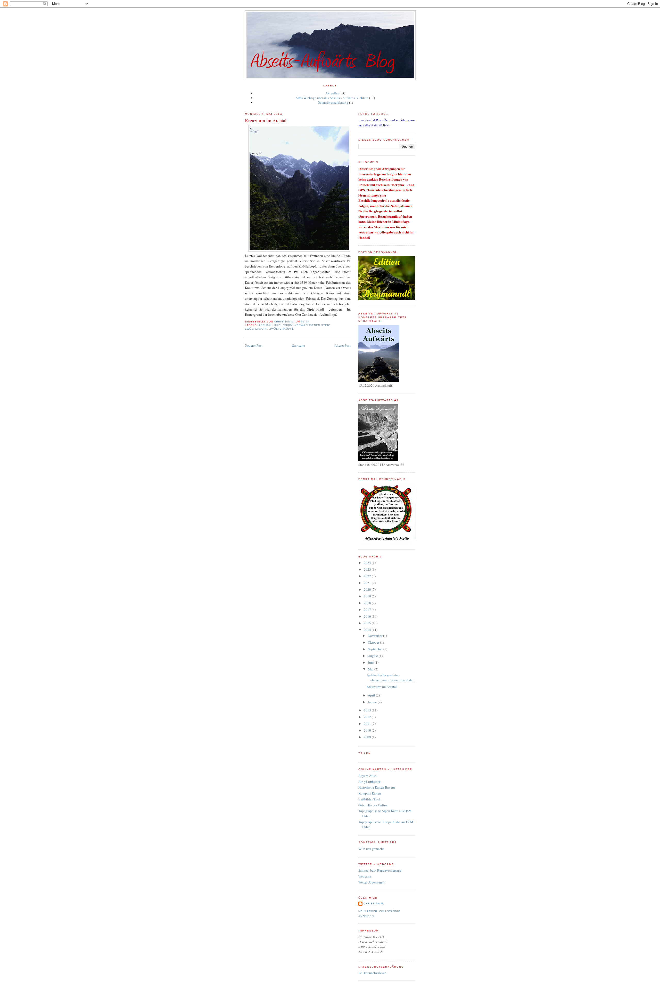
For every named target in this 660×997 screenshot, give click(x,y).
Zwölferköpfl (281, 328)
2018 (368, 603)
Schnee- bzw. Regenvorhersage (379, 870)
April (372, 695)
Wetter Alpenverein (371, 882)
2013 (368, 710)
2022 (368, 576)
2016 (368, 616)
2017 (368, 609)
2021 (368, 582)
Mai (371, 669)
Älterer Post (342, 345)
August (373, 655)
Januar (373, 702)
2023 (368, 569)
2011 (368, 723)
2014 (368, 629)
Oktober (374, 642)
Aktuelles (332, 93)
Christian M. (374, 903)
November (375, 635)
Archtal (265, 325)
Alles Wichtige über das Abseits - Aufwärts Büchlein (331, 97)
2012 (368, 717)
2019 (368, 596)
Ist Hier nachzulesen (372, 972)
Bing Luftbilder (369, 781)
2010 (368, 730)
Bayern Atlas (367, 775)
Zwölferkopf (256, 328)
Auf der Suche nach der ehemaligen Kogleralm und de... (391, 678)
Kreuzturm (283, 325)
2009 (368, 737)
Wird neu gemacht (371, 848)
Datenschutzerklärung (333, 102)
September (375, 649)
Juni (371, 662)
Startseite (298, 345)
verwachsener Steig (312, 325)
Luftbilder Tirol (369, 799)
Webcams (365, 876)
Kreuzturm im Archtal (382, 686)
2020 (368, 589)
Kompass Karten (369, 793)
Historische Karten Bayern (376, 787)
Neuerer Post (253, 345)
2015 (368, 623)
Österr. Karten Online (372, 805)
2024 (368, 562)
